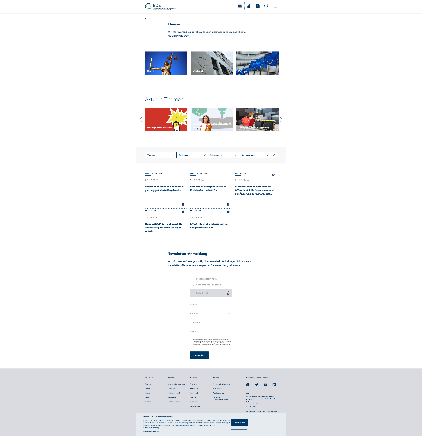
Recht (147, 397)
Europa (148, 384)
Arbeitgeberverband (176, 384)
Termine (193, 384)
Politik (147, 388)
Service (193, 378)
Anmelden (199, 355)
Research (194, 393)
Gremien (171, 388)
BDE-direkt (202, 292)
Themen (151, 19)
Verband (172, 378)
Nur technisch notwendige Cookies (239, 429)
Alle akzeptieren (240, 422)
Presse (216, 378)
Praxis (147, 393)
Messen (193, 397)
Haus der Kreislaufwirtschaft (221, 398)
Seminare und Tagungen (208, 284)
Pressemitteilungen (206, 278)
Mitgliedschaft (174, 393)
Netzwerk (172, 397)
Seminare (194, 388)
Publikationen (218, 393)
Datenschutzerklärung (151, 431)
